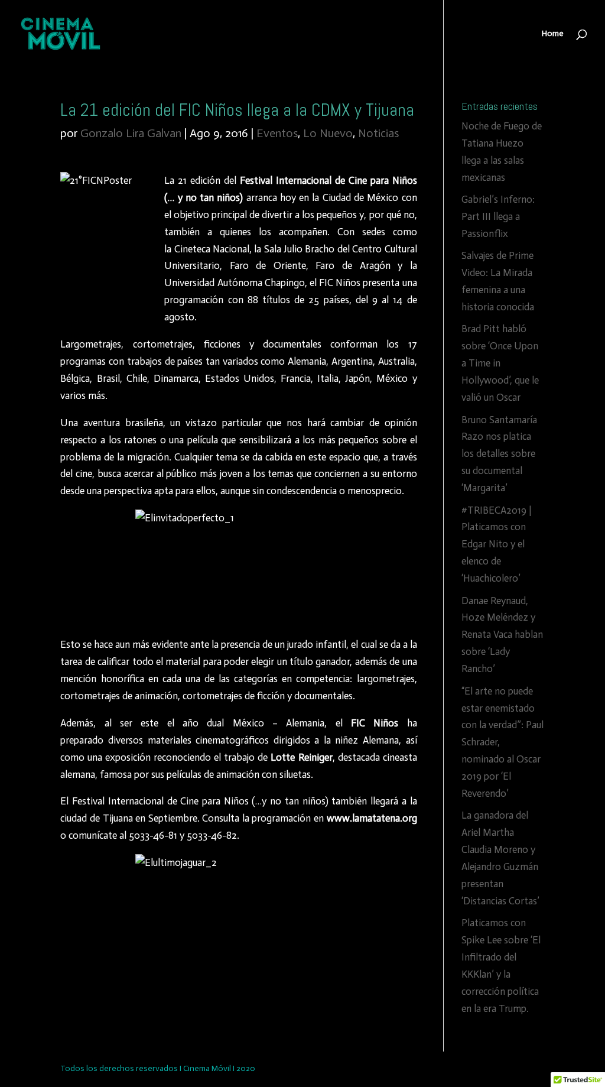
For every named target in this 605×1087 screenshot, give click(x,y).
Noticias (378, 133)
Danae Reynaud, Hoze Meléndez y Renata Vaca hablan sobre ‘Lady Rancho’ (502, 635)
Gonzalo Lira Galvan (130, 133)
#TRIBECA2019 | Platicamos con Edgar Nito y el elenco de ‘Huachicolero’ (496, 544)
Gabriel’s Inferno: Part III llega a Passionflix (498, 216)
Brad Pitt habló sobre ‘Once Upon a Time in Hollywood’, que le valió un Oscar (500, 363)
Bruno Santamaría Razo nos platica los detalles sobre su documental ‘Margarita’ (499, 454)
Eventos (277, 133)
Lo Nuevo (328, 133)
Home (553, 34)
